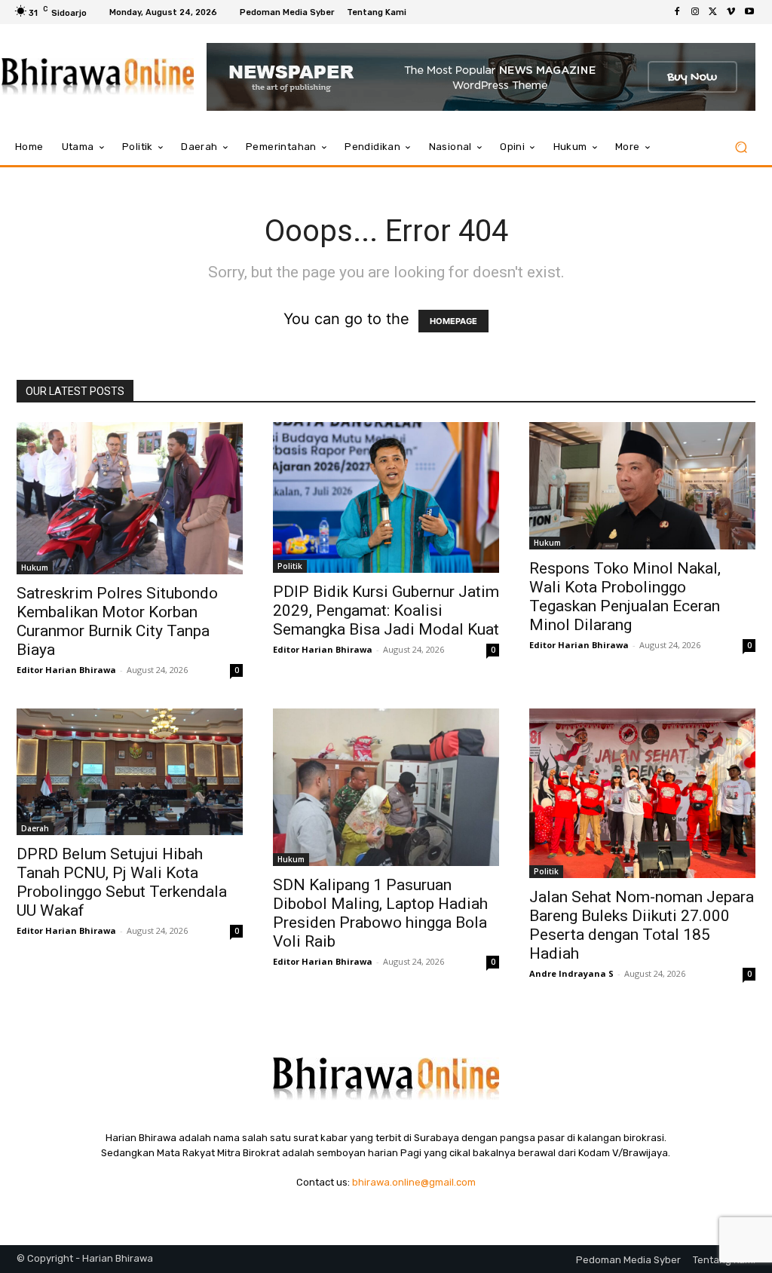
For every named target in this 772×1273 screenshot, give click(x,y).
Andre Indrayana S (571, 973)
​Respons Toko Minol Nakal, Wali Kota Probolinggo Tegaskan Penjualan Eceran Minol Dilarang (625, 596)
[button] (740, 147)
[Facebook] (677, 12)
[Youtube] (749, 12)
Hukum (34, 567)
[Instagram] (695, 12)
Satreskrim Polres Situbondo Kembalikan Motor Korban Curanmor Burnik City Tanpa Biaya (119, 621)
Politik (289, 566)
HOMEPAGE (453, 321)
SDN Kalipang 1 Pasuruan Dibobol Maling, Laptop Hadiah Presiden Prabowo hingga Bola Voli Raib (380, 913)
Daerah (35, 828)
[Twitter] (713, 12)
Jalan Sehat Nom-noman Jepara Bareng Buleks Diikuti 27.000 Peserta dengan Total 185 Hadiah (641, 925)
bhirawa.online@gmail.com (414, 1182)
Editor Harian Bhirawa (66, 669)
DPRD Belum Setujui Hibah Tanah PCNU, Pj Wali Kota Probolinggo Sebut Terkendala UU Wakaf (122, 882)
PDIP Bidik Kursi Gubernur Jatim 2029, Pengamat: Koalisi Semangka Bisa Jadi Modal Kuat (386, 610)
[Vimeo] (731, 12)
